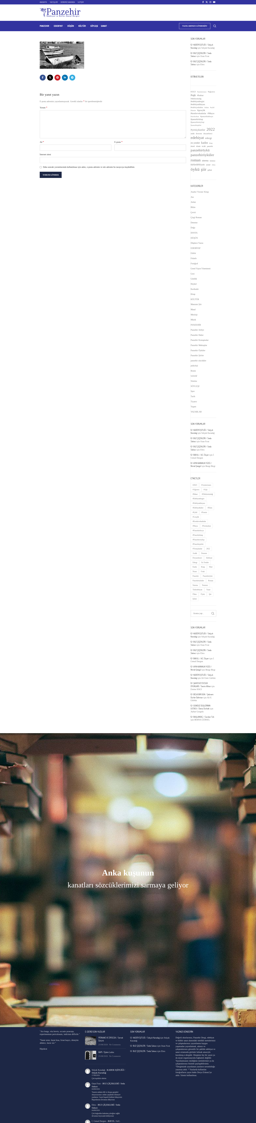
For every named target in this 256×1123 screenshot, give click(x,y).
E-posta (118, 142)
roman (196, 160)
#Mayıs (211, 113)
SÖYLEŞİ (195, 386)
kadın (204, 142)
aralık (193, 134)
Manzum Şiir (196, 304)
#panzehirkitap (197, 119)
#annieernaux (202, 92)
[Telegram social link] (72, 78)
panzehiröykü (200, 150)
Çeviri (193, 212)
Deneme (194, 223)
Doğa (193, 228)
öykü (195, 169)
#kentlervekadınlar (198, 113)
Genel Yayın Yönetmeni (201, 268)
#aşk (193, 95)
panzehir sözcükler (198, 361)
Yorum (43, 107)
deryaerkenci (207, 134)
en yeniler (195, 143)
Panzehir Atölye (197, 330)
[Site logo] (60, 12)
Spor (193, 391)
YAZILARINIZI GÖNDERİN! (194, 26)
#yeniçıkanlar (198, 129)
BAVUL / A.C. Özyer (201, 455)
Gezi (193, 274)
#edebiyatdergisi (197, 101)
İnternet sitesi (45, 154)
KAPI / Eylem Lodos (106, 1052)
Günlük (194, 279)
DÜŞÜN (194, 238)
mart (193, 146)
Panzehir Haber (197, 335)
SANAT (194, 376)
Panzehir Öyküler (198, 350)
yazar (208, 164)
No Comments (115, 1045)
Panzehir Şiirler (197, 355)
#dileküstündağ (196, 99)
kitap (211, 143)
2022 (211, 129)
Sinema (194, 381)
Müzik (193, 320)
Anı (192, 197)
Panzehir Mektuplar (199, 345)
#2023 (193, 92)
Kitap (193, 294)
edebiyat (197, 138)
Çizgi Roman (196, 217)
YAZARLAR (196, 412)
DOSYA (194, 233)
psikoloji (194, 366)
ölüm (213, 165)
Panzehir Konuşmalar (200, 340)
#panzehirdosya (206, 116)
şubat (210, 170)
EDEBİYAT (196, 248)
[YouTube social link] (214, 2)
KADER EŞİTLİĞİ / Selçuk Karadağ (146, 1037)
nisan (198, 146)
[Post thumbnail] (90, 1041)
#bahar (200, 95)
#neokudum (195, 116)
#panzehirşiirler (196, 125)
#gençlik (201, 110)
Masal (193, 309)
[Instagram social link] (210, 2)
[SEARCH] (212, 613)
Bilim (193, 207)
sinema (205, 160)
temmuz (212, 161)
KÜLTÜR (195, 299)
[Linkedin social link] (65, 78)
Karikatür (195, 289)
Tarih (193, 396)
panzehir (210, 146)
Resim (193, 371)
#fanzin (193, 110)
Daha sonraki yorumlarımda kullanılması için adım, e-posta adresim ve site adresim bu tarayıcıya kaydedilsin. (89, 167)
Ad (42, 142)
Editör (193, 253)
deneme (199, 133)
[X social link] (207, 2)
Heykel (194, 284)
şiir (203, 169)
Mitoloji (194, 315)
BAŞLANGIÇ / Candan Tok (203, 717)
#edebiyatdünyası (198, 104)
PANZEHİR (196, 325)
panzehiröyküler (202, 155)
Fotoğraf (194, 263)
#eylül (212, 107)
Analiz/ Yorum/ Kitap (200, 192)
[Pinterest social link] (57, 78)
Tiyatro (194, 401)
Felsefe (194, 258)
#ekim (206, 107)
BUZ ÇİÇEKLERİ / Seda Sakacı (145, 1046)
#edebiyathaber (197, 107)
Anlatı (193, 202)
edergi (208, 138)
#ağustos (211, 92)
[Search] (215, 26)
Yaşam (193, 407)
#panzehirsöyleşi (197, 122)
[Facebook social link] (203, 2)
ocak (204, 146)
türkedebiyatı (198, 164)
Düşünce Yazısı (197, 243)
